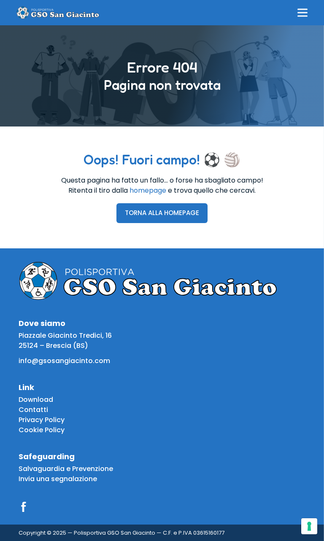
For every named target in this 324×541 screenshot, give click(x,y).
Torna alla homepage (162, 212)
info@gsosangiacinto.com (64, 361)
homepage (148, 190)
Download (36, 399)
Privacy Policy (42, 420)
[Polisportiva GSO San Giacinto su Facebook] (24, 507)
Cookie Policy (42, 430)
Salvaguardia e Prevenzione (66, 469)
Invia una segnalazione (58, 479)
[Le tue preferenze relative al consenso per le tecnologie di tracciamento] (309, 526)
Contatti (33, 409)
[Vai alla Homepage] (57, 12)
